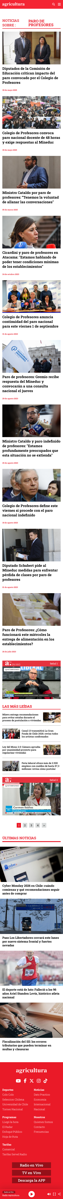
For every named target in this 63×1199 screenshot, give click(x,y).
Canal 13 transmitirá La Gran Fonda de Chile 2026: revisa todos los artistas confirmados (40, 733)
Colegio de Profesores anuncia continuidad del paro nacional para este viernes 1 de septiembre (30, 322)
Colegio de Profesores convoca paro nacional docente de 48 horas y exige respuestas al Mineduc (31, 138)
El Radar (7, 1127)
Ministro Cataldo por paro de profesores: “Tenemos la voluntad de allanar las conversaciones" (30, 197)
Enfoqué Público (12, 1131)
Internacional (42, 1104)
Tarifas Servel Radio (14, 1154)
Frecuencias (41, 1131)
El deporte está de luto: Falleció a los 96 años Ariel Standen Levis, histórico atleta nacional (30, 993)
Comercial (8, 1149)
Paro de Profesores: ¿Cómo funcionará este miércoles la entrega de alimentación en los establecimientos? (28, 637)
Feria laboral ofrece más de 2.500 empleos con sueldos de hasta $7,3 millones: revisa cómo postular (40, 766)
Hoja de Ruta (10, 1136)
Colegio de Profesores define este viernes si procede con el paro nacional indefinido (30, 510)
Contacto (39, 1127)
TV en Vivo (31, 1172)
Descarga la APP (31, 1180)
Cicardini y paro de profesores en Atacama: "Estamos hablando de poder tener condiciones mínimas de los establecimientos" (30, 259)
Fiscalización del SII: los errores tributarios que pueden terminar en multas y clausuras (26, 1045)
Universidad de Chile (15, 1104)
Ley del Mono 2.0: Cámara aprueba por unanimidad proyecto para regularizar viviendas (21, 749)
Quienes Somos (43, 1122)
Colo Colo (8, 1094)
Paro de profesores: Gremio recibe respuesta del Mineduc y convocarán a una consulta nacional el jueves (30, 383)
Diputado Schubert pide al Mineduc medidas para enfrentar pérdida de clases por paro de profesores (30, 572)
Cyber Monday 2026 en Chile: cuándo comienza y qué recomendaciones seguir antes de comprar (30, 889)
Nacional (39, 1109)
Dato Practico (42, 1094)
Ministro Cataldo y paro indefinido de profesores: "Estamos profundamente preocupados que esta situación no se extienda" (31, 448)
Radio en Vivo (31, 1165)
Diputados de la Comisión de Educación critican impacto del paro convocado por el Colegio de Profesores (30, 75)
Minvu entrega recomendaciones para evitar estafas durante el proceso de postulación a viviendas (21, 717)
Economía (40, 1099)
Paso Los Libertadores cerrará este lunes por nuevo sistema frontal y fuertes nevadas (30, 941)
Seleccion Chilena (13, 1099)
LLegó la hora (10, 1122)
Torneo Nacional (12, 1109)
